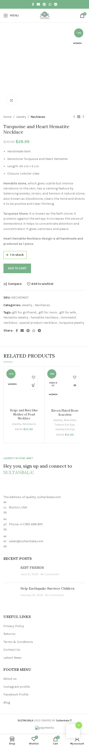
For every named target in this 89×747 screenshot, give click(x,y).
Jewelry (21, 117)
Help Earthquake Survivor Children (47, 588)
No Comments (49, 574)
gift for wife (67, 312)
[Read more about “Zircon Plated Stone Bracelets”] (75, 385)
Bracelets (70, 420)
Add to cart (17, 268)
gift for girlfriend (24, 312)
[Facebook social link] (33, 4)
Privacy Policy (13, 626)
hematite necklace (44, 317)
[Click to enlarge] (11, 100)
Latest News (12, 658)
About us (10, 679)
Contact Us (11, 650)
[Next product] (83, 117)
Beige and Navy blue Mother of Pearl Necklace (24, 414)
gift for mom (48, 312)
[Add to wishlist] (33, 377)
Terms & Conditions (18, 642)
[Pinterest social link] (44, 4)
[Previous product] (74, 117)
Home (7, 117)
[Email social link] (38, 4)
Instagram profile (16, 687)
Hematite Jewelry (15, 317)
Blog (6, 702)
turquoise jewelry (71, 323)
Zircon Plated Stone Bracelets (65, 412)
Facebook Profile (15, 694)
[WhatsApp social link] (50, 4)
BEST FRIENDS (32, 568)
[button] (33, 385)
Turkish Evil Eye (64, 424)
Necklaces (38, 117)
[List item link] (44, 524)
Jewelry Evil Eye (65, 429)
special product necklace (38, 323)
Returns (9, 634)
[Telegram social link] (56, 4)
